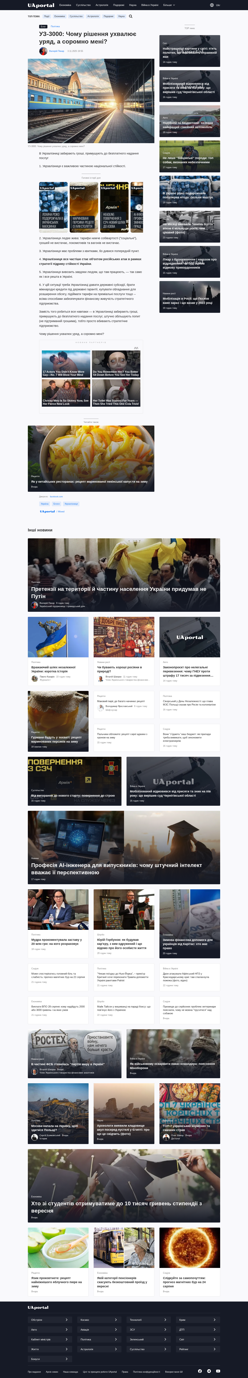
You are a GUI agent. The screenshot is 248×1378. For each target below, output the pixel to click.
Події (46, 16)
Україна (44, 504)
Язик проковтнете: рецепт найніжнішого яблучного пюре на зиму (56, 1282)
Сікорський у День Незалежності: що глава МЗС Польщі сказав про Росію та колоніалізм (189, 703)
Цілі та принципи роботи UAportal (100, 1372)
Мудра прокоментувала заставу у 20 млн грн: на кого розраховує (56, 942)
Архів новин (52, 1372)
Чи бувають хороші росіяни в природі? (119, 669)
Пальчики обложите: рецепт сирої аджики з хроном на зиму (122, 736)
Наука (132, 5)
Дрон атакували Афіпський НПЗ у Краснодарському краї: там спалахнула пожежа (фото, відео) (186, 977)
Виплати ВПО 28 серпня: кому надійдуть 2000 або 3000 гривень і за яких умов (58, 1008)
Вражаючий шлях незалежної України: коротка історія (53, 669)
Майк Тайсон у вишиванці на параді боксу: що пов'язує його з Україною (123, 1008)
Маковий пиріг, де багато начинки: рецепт (121, 701)
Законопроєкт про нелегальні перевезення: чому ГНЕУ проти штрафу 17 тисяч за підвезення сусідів (186, 672)
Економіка (65, 5)
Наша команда (70, 1372)
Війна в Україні (149, 5)
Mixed (61, 511)
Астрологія (102, 5)
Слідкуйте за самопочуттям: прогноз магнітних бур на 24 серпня (184, 1282)
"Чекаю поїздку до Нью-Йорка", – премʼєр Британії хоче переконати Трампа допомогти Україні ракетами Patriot (122, 977)
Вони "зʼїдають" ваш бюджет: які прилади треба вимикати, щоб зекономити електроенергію (187, 737)
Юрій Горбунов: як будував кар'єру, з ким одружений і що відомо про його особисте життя (121, 944)
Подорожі (118, 5)
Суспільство (83, 5)
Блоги (56, 504)
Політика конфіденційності (146, 1372)
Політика (55, 26)
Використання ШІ (174, 1372)
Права (125, 1372)
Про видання (34, 1372)
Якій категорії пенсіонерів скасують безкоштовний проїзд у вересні (122, 1282)
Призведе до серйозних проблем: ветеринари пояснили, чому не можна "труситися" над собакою (189, 1010)
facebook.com (56, 496)
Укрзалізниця (71, 504)
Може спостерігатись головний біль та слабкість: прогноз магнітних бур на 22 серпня (58, 975)
